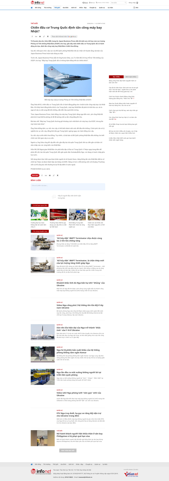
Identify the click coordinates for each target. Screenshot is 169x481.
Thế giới (57, 7)
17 (133, 98)
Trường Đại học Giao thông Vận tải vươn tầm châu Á (38, 225)
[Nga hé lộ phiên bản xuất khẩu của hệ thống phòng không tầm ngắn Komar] (43, 354)
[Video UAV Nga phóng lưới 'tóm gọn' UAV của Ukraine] (43, 397)
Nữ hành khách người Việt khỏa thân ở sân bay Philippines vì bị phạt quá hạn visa (79, 434)
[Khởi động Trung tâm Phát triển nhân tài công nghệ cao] (77, 214)
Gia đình (65, 7)
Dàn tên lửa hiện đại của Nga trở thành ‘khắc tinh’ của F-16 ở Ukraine (79, 328)
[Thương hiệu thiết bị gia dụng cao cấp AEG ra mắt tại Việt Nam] (58, 214)
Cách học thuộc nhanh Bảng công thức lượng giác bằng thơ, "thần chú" (121, 97)
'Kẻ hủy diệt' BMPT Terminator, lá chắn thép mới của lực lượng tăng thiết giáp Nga (80, 261)
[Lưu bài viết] (47, 36)
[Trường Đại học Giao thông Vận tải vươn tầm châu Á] (39, 214)
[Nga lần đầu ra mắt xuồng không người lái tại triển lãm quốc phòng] (43, 377)
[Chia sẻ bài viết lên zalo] (36, 36)
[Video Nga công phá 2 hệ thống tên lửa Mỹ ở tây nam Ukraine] (43, 310)
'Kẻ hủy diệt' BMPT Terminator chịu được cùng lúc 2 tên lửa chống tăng (79, 239)
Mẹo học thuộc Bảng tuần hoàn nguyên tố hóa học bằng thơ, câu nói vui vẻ (123, 104)
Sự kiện (110, 7)
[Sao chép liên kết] (43, 36)
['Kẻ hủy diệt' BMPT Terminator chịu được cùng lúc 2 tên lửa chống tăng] (43, 243)
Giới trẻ (73, 7)
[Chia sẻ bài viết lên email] (40, 36)
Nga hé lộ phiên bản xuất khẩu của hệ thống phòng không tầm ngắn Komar (78, 351)
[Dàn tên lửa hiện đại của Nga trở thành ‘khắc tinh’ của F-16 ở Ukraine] (43, 332)
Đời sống (38, 7)
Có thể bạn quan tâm (40, 205)
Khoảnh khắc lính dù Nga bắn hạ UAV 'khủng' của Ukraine (81, 284)
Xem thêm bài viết (68, 450)
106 (114, 119)
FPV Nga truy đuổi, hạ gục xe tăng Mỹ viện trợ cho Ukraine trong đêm (79, 414)
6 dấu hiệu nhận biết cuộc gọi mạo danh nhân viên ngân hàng (122, 139)
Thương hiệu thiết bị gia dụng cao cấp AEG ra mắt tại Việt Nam (58, 225)
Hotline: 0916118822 (103, 2)
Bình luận (35, 175)
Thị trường (47, 7)
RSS (137, 7)
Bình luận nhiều (131, 77)
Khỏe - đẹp (83, 7)
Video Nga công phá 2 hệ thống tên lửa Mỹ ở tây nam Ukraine (80, 306)
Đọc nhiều (116, 77)
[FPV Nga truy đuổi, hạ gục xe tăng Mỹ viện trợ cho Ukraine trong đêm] (43, 418)
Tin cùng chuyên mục (40, 231)
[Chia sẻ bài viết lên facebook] (32, 36)
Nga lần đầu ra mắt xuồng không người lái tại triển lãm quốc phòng (79, 373)
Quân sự (102, 7)
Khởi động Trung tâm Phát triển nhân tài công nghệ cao (77, 225)
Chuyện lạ (92, 7)
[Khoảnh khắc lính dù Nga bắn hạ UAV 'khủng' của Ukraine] (43, 287)
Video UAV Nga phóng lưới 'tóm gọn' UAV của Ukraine (79, 394)
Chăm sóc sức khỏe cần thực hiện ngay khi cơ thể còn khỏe (96, 225)
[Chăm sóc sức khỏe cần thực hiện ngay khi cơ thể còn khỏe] (96, 214)
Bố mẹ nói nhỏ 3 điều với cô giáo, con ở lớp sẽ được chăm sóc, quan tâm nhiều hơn (123, 132)
